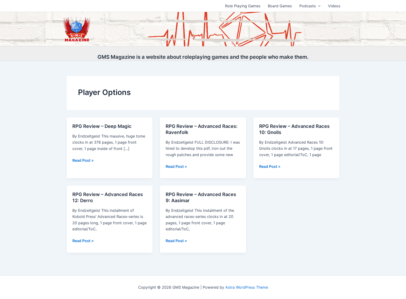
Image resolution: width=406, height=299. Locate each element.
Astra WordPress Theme (246, 287)
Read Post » (83, 160)
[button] (318, 6)
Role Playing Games (242, 6)
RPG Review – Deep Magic (102, 126)
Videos (334, 6)
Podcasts (307, 6)
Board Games (280, 6)
